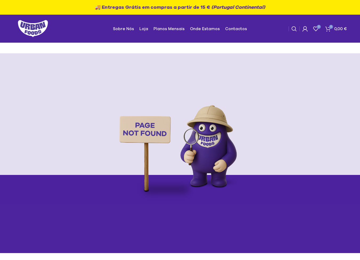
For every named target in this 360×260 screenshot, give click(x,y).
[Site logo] (33, 28)
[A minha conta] (305, 28)
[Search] (294, 28)
